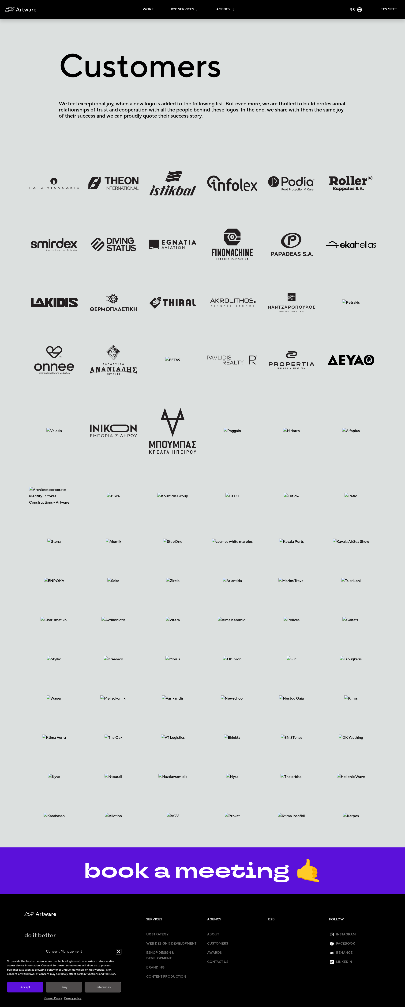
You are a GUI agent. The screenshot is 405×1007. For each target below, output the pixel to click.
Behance (344, 952)
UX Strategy (157, 934)
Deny (64, 987)
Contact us (217, 962)
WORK (148, 9)
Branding (155, 967)
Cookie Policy (53, 998)
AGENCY (223, 9)
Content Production (166, 976)
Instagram (346, 934)
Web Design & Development (171, 943)
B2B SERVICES (182, 9)
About (213, 934)
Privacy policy (73, 998)
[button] (118, 951)
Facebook (345, 943)
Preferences (102, 987)
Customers (217, 943)
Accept (25, 987)
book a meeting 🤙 (202, 870)
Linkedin (344, 962)
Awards (214, 952)
